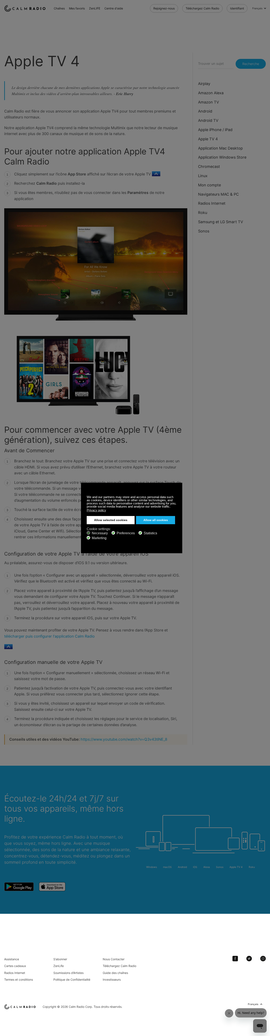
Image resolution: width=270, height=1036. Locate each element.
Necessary (100, 533)
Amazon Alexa (211, 93)
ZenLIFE (94, 8)
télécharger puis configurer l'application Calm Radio (49, 636)
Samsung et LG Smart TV (220, 222)
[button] (171, 507)
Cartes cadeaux (15, 966)
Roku (202, 212)
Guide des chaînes (115, 973)
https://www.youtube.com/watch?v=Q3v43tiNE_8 (124, 739)
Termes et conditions (18, 979)
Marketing (99, 538)
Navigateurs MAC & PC (218, 194)
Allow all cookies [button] (155, 520)
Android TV (208, 120)
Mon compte (209, 185)
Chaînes (59, 8)
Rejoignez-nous (164, 8)
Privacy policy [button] (96, 510)
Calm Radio (25, 8)
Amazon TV (208, 102)
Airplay (204, 83)
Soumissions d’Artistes (68, 973)
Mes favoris (77, 8)
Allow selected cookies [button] (110, 520)
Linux (203, 176)
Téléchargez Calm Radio (202, 8)
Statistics (150, 533)
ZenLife (58, 966)
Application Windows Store (222, 157)
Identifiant (237, 8)
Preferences (126, 533)
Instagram (263, 958)
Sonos (203, 231)
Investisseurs (112, 979)
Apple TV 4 (208, 139)
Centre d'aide (113, 8)
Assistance (11, 959)
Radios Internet (211, 203)
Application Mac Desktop (220, 148)
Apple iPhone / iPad (215, 129)
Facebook (235, 958)
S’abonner (60, 959)
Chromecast (209, 166)
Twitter (249, 958)
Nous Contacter (113, 959)
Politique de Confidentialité (71, 979)
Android (205, 111)
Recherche (250, 64)
